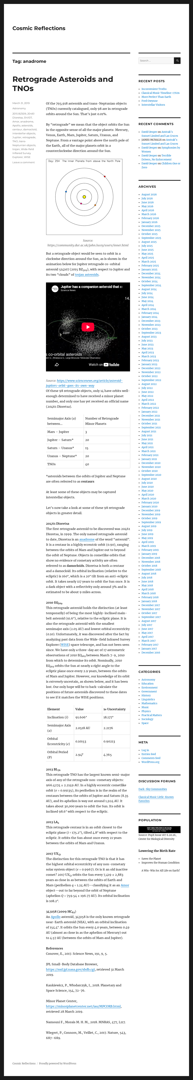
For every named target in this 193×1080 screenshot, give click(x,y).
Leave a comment (23, 162)
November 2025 (151, 230)
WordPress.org (150, 762)
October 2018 (149, 565)
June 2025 (148, 249)
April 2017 (148, 636)
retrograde (28, 137)
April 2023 (148, 352)
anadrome (87, 539)
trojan (16, 149)
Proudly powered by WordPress (57, 1063)
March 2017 (149, 640)
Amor (125, 885)
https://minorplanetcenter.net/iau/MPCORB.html (83, 1006)
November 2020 (151, 467)
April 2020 (148, 494)
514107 (28, 117)
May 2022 (147, 396)
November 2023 (151, 324)
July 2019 (147, 530)
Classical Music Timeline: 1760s (161, 93)
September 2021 (151, 427)
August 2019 (149, 526)
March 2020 (149, 498)
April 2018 (148, 589)
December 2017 (151, 605)
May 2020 (147, 490)
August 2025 (149, 242)
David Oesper (149, 132)
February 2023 (150, 360)
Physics (146, 711)
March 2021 (149, 451)
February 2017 (150, 644)
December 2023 (151, 321)
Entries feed (149, 754)
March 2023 (149, 356)
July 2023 (147, 340)
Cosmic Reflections (38, 28)
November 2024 (151, 277)
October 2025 (150, 234)
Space (145, 723)
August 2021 (149, 431)
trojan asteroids (87, 274)
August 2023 (149, 336)
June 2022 (148, 392)
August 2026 (149, 194)
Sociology (147, 719)
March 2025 (149, 261)
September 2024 (151, 285)
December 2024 (151, 273)
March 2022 (149, 403)
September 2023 (151, 332)
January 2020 (149, 506)
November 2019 (151, 514)
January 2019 (149, 554)
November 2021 (151, 419)
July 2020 (147, 482)
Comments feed (151, 758)
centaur (17, 129)
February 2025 (150, 265)
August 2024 (149, 289)
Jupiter (16, 137)
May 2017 (147, 632)
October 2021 (149, 423)
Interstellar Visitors (153, 104)
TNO (15, 141)
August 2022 (149, 384)
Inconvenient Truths (154, 89)
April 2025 (148, 257)
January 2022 (149, 411)
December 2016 (151, 652)
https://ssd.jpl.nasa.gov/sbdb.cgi (70, 969)
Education (148, 683)
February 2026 (150, 218)
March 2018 (149, 593)
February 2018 (150, 597)
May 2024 (147, 301)
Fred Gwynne (150, 100)
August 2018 (149, 573)
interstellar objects (23, 133)
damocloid (30, 129)
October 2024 (150, 281)
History (146, 695)
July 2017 (147, 625)
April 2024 (148, 305)
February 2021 (150, 455)
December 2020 (151, 463)
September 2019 (151, 522)
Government (149, 691)
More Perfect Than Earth (156, 97)
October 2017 (149, 613)
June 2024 (148, 297)
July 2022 (147, 388)
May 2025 (147, 253)
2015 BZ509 (19, 113)
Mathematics (149, 703)
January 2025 (149, 269)
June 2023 (147, 344)
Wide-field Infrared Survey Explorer (23, 153)
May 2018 (147, 585)
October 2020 (150, 471)
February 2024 (150, 313)
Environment (150, 687)
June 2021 (147, 439)
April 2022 (148, 399)
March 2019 (149, 546)
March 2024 (149, 309)
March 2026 (149, 214)
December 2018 (151, 557)
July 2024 (147, 293)
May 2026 (147, 206)
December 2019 (151, 510)
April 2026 (148, 210)
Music (145, 707)
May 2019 (147, 538)
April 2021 (148, 447)
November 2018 (151, 561)
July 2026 (147, 198)
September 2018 (151, 569)
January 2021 (149, 459)
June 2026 (148, 202)
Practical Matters (152, 715)
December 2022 (151, 368)
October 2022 (150, 376)
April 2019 (148, 542)
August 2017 (149, 621)
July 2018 (147, 577)
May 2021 (147, 443)
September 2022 (151, 380)
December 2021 (151, 415)
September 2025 (151, 238)
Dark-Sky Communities (153, 789)
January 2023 (149, 364)
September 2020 (151, 475)
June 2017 (147, 629)
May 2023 (147, 348)
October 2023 (149, 328)
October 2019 (149, 518)
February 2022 (150, 407)
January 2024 (149, 317)
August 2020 (149, 478)
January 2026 (150, 222)
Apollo (56, 917)
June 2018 (147, 581)
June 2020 (148, 486)
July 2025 (147, 245)
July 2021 (147, 435)
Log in (145, 750)
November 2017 (151, 609)
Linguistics (148, 699)
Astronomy (19, 108)
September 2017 (151, 617)
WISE (65, 645)
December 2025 (151, 226)
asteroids (27, 125)
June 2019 (147, 534)
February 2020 (150, 502)
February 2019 (150, 550)
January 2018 (149, 601)
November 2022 (151, 372)
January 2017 (149, 648)
